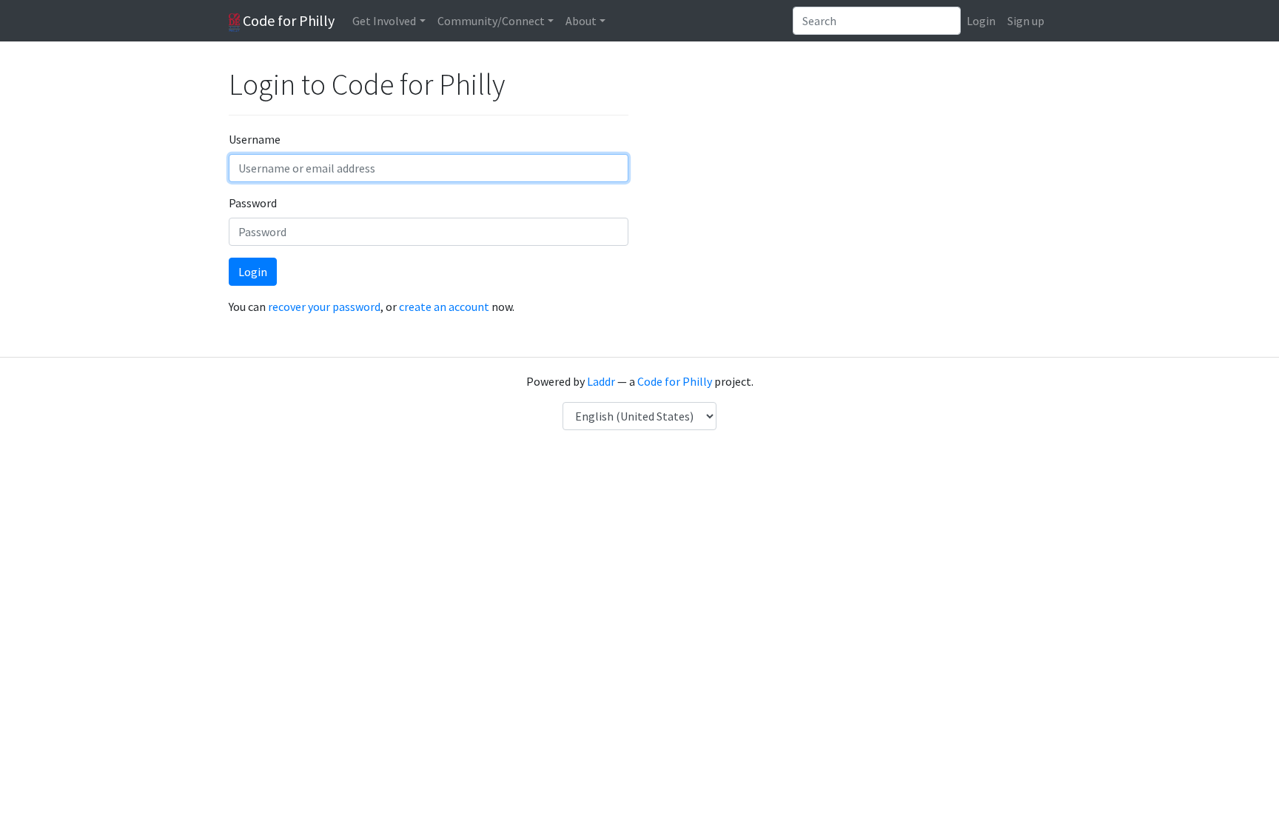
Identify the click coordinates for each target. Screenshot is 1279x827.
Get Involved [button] (384, 20)
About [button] (581, 20)
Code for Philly (287, 20)
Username (255, 139)
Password (253, 202)
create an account (444, 306)
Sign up (1025, 20)
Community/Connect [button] (491, 20)
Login (981, 20)
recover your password (324, 306)
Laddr (601, 381)
